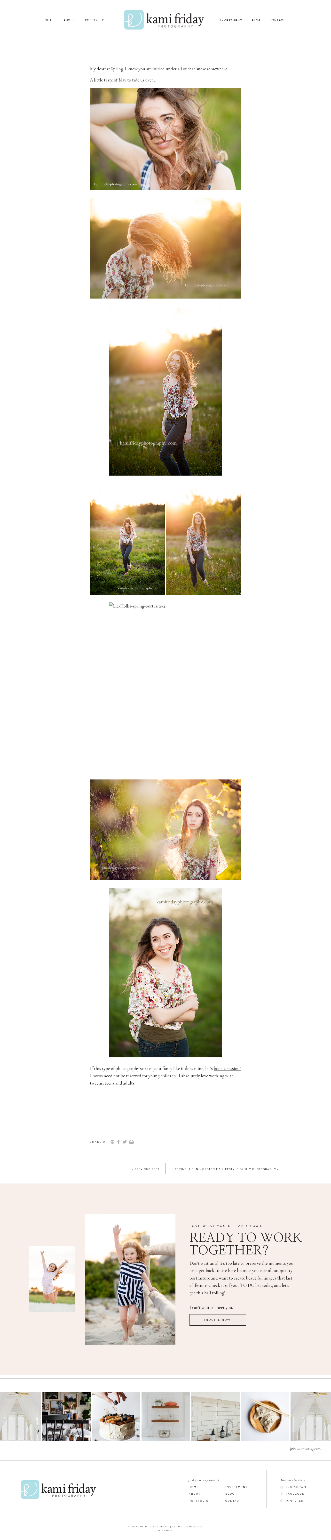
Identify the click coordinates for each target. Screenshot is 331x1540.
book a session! (227, 1068)
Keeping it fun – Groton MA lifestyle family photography (224, 1169)
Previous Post (146, 1169)
